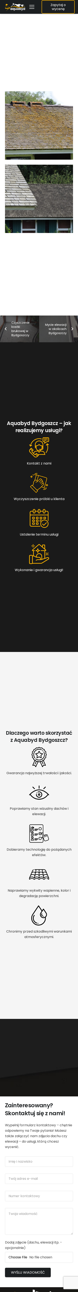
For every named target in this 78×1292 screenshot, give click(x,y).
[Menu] (32, 7)
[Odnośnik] (15, 7)
